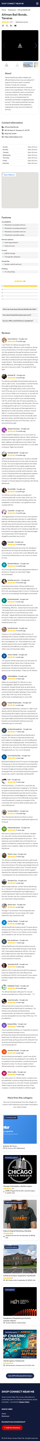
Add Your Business (13, 1428)
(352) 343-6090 (10, 134)
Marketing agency (11, 1158)
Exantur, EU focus (10, 1146)
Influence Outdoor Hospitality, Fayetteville (19, 1276)
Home (4, 10)
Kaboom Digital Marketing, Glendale (17, 1231)
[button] (36, 45)
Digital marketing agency (13, 1202)
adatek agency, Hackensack (13, 1361)
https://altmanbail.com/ (13, 137)
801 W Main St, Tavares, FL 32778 (17, 130)
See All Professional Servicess (20, 1376)
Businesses (12, 10)
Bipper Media (24, 1402)
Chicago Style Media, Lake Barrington (17, 1186)
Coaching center (10, 1117)
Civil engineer (9, 1290)
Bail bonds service (22, 22)
